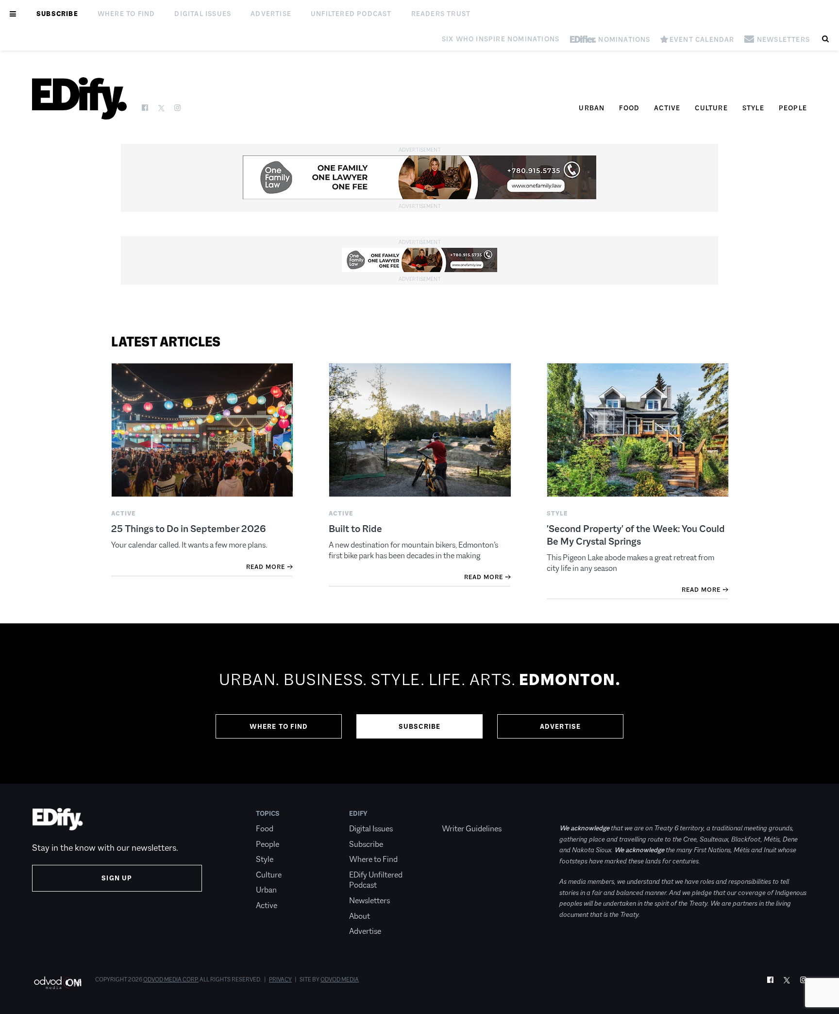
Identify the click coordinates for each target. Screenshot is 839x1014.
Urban (591, 107)
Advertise (271, 13)
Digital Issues (202, 13)
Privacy (280, 979)
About (359, 916)
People (793, 107)
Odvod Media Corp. (171, 979)
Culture (711, 107)
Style (753, 107)
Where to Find (126, 13)
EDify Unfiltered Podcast (376, 880)
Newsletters (369, 900)
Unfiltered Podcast (351, 13)
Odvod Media (339, 979)
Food (629, 107)
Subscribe (57, 13)
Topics (268, 813)
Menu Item (460, 813)
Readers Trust (441, 13)
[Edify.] (79, 98)
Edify (358, 813)
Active (667, 107)
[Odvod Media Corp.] (57, 982)
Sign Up (116, 878)
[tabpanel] (419, 703)
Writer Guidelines (472, 829)
